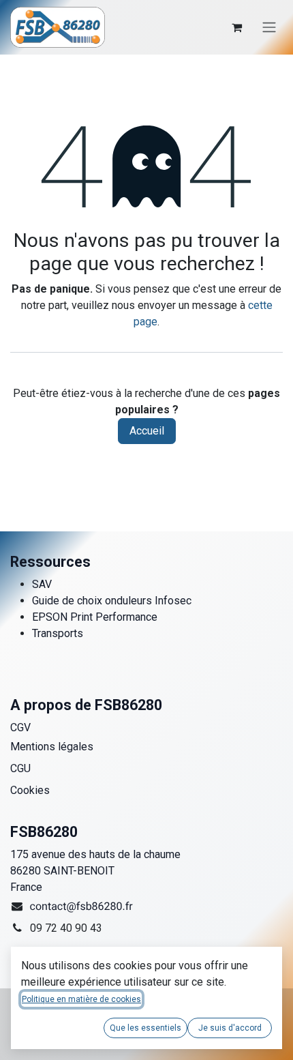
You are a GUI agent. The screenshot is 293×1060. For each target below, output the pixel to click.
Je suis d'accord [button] (230, 1028)
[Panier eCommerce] (236, 27)
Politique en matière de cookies (81, 999)
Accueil (146, 430)
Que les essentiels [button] (145, 1028)
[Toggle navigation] (269, 28)
